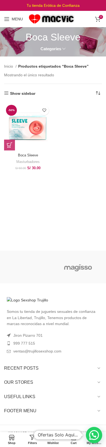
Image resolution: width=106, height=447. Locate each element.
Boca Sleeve (28, 155)
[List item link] (53, 343)
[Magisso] (78, 267)
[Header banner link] (53, 5)
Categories (50, 49)
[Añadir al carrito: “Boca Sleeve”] (9, 145)
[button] (94, 435)
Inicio (9, 66)
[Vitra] (28, 267)
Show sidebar (22, 93)
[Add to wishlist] (44, 110)
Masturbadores (28, 162)
